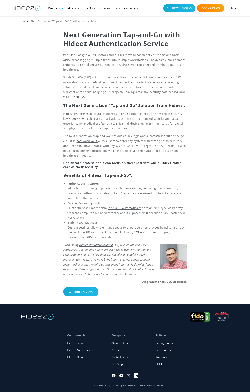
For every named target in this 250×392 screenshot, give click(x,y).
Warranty (161, 357)
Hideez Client (75, 357)
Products (54, 8)
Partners (116, 350)
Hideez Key (76, 119)
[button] (233, 8)
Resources (110, 8)
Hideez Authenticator (80, 350)
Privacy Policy (164, 343)
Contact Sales (119, 357)
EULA (159, 364)
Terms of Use (164, 350)
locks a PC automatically (124, 208)
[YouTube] (121, 375)
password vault (87, 141)
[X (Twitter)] (129, 375)
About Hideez (119, 343)
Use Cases (91, 8)
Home (25, 21)
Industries (72, 8)
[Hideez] (37, 317)
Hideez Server (76, 343)
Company (129, 8)
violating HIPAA (73, 97)
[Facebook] (114, 375)
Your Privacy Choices (151, 385)
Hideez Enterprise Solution (96, 245)
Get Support (119, 364)
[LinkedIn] (136, 375)
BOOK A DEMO (210, 8)
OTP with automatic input (151, 232)
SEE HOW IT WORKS (179, 8)
